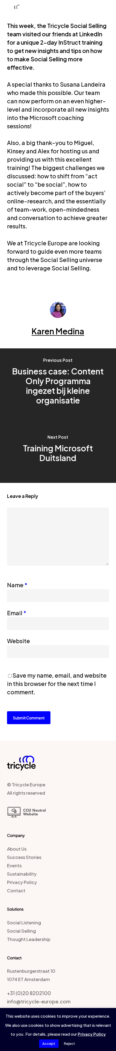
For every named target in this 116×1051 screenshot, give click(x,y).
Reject (69, 1043)
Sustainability (22, 874)
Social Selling (21, 931)
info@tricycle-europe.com (38, 1001)
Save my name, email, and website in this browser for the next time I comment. (57, 684)
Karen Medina (58, 331)
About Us (16, 849)
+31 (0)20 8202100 (29, 993)
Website (18, 641)
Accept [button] (48, 1043)
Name (17, 585)
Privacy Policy (22, 882)
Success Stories (24, 857)
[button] (108, 9)
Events (14, 865)
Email (16, 613)
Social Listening (24, 922)
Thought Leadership (28, 939)
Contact (16, 890)
